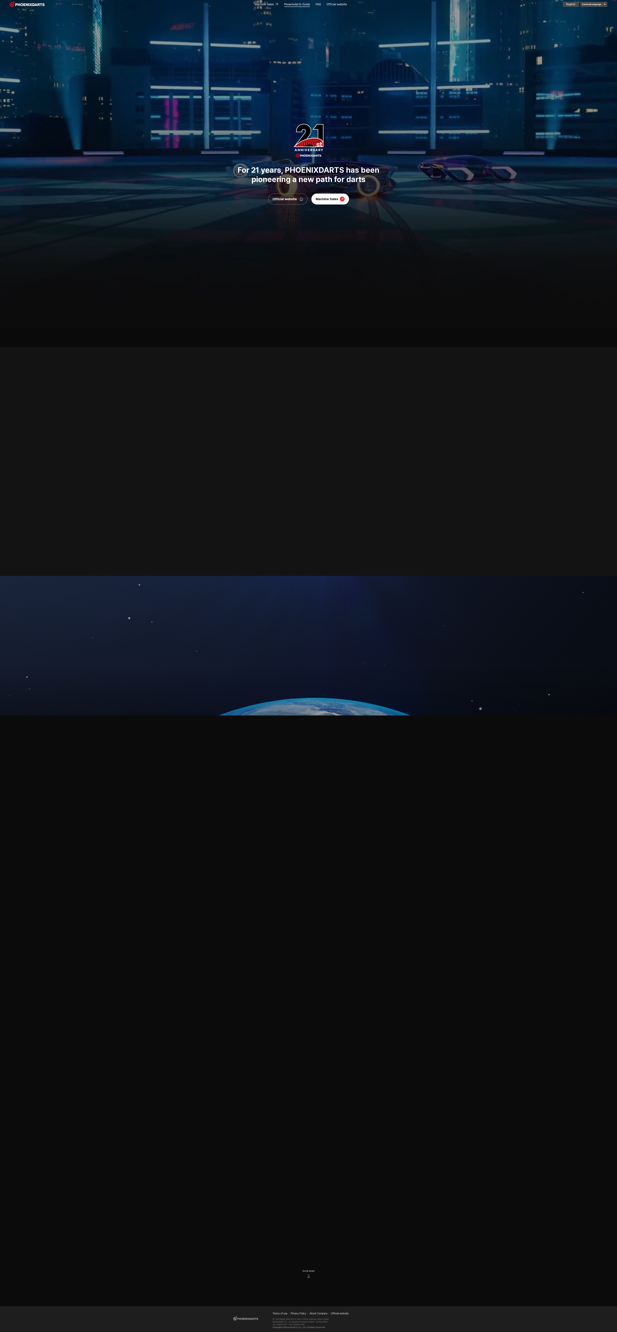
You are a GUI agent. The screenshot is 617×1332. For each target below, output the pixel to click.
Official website (336, 4)
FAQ (318, 4)
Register (571, 4)
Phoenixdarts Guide (297, 4)
